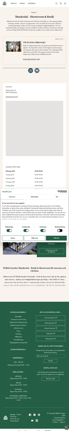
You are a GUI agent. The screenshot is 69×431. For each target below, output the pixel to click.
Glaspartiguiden (49, 328)
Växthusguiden (50, 323)
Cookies (55, 422)
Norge (19, 414)
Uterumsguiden (49, 318)
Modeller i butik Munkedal (52, 251)
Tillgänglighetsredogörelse (18, 343)
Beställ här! (50, 379)
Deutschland (14, 421)
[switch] (26, 230)
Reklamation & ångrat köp (18, 322)
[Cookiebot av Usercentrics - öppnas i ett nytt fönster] (59, 191)
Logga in (62, 422)
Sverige (12, 414)
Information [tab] (34, 197)
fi (15, 419)
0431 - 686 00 (18, 362)
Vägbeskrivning (11, 97)
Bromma (18, 376)
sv (18, 419)
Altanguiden (50, 339)
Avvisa (13, 238)
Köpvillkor (18, 316)
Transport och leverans (18, 319)
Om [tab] (57, 197)
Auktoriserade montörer (18, 325)
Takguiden (49, 333)
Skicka (50, 361)
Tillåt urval (34, 238)
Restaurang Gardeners (18, 396)
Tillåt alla (56, 238)
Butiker (33, 12)
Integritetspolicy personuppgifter (59, 419)
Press (18, 331)
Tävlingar (18, 334)
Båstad (18, 383)
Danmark (13, 417)
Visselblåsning (18, 340)
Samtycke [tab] (12, 197)
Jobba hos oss (18, 328)
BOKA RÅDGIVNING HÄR (31, 59)
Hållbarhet (18, 337)
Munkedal (18, 389)
